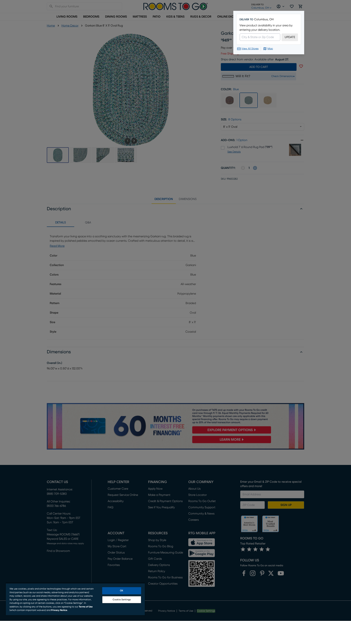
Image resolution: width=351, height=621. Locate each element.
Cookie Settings (122, 599)
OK (121, 591)
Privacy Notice (59, 610)
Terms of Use (86, 607)
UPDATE (290, 37)
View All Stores (249, 48)
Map (270, 48)
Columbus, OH (264, 19)
